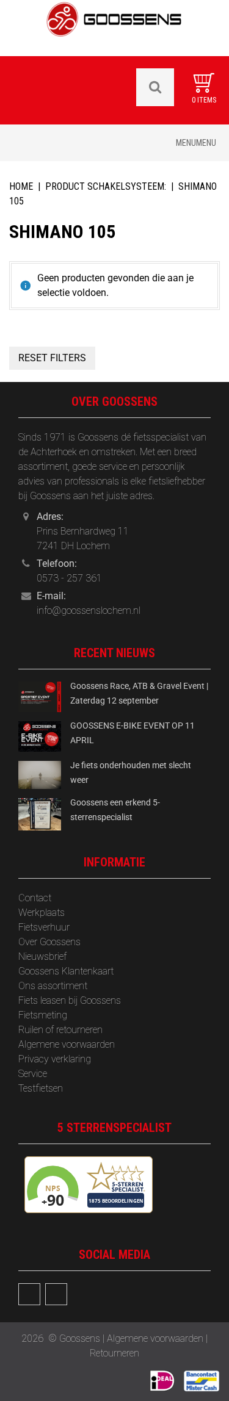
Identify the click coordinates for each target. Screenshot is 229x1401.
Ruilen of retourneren (60, 1029)
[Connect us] (29, 1294)
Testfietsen (40, 1088)
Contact (34, 898)
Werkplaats (41, 912)
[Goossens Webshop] (114, 27)
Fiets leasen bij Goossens (69, 1000)
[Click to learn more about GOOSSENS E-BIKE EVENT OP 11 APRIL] (39, 735)
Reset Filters (52, 358)
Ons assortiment (52, 986)
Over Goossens (49, 942)
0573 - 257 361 (69, 578)
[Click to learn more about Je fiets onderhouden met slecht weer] (39, 774)
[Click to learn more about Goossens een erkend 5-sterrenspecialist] (39, 813)
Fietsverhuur (44, 927)
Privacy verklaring (54, 1059)
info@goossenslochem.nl (88, 610)
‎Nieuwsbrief (42, 956)
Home (21, 186)
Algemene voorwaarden (66, 1044)
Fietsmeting (42, 1015)
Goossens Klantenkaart (66, 971)
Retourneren (114, 1353)
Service (32, 1073)
